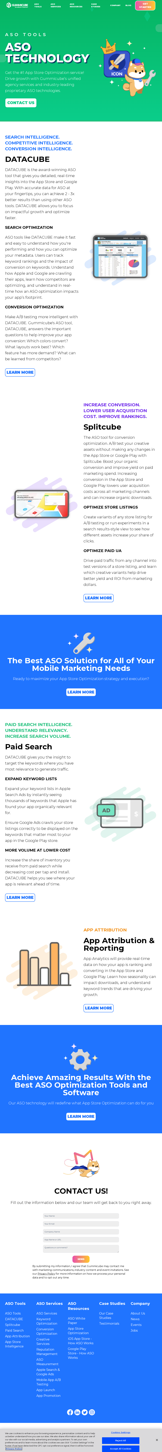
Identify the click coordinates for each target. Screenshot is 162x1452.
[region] (81, 1440)
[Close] (156, 1439)
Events (136, 1325)
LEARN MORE (20, 372)
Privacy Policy (46, 1273)
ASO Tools (13, 1313)
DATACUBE (14, 1319)
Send (81, 1259)
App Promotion (48, 1396)
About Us (138, 1313)
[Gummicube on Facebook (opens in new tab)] (70, 1412)
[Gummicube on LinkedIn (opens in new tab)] (77, 1412)
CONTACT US (20, 102)
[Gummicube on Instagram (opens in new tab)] (92, 1412)
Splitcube (12, 1325)
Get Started (145, 5)
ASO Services (46, 1313)
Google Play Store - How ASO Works (81, 1353)
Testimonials (109, 1323)
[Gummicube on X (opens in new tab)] (85, 1412)
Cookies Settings (120, 1432)
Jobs (134, 1330)
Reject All (120, 1440)
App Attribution (17, 1336)
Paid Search (14, 1330)
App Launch (45, 1390)
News (135, 1319)
